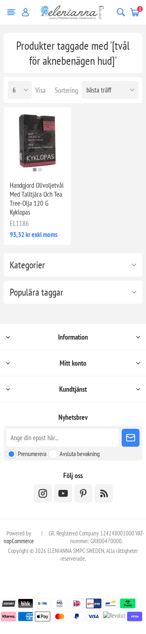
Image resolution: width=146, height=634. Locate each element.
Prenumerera (32, 454)
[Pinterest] (83, 493)
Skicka (131, 438)
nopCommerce (19, 541)
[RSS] (103, 493)
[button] (34, 169)
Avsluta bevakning (80, 454)
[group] (37, 141)
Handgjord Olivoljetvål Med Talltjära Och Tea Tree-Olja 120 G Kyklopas (37, 199)
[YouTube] (63, 493)
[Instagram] (43, 493)
